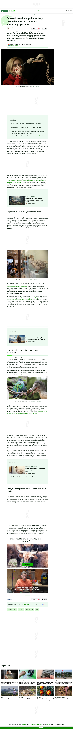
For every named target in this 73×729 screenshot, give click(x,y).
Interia (2, 14)
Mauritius (21, 609)
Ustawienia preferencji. (39, 724)
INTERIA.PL (49, 724)
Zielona (5, 14)
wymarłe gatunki (29, 609)
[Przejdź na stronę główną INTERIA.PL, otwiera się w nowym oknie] (4, 11)
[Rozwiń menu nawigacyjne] (71, 11)
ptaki (15, 609)
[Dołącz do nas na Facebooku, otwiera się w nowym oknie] (42, 604)
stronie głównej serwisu (38, 136)
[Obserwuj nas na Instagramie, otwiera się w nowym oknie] (44, 604)
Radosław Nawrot (13, 27)
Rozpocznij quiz (26, 564)
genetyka (10, 609)
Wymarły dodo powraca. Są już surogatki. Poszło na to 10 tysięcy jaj (24, 480)
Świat (13, 14)
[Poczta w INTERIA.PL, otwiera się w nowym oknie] (69, 11)
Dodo (37, 609)
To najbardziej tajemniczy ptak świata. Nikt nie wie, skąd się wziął (23, 476)
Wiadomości (9, 14)
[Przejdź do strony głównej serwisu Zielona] (13, 11)
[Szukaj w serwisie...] (66, 11)
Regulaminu (24, 724)
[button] (37, 11)
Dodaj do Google (20, 45)
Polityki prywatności (31, 724)
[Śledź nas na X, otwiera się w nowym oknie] (46, 604)
